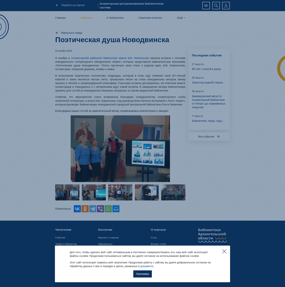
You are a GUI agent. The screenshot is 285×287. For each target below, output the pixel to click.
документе (146, 266)
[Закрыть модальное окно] (224, 251)
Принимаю (142, 274)
